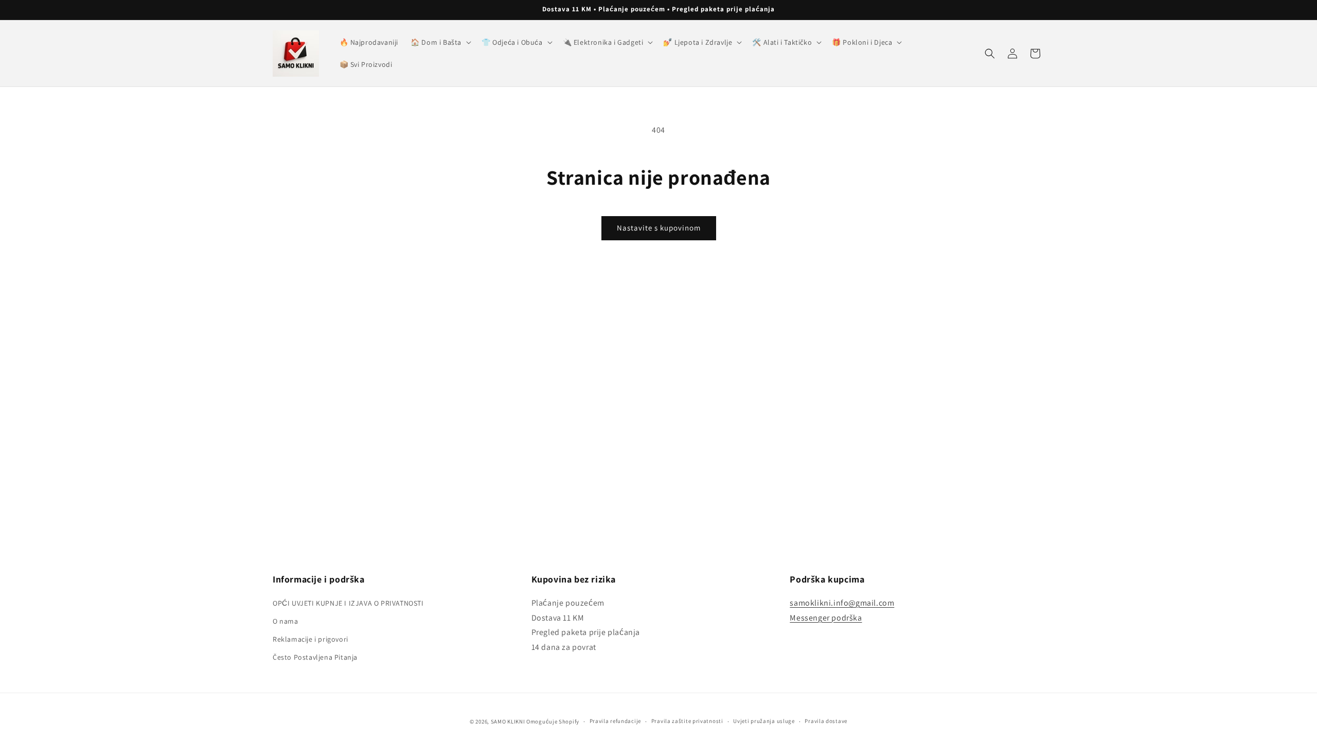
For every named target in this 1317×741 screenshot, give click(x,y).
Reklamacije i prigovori (310, 639)
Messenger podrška (826, 617)
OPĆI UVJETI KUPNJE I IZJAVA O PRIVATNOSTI (348, 603)
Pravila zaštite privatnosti (687, 721)
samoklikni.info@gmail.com (842, 602)
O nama (285, 621)
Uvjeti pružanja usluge (763, 721)
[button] (439, 42)
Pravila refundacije (615, 721)
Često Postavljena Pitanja (315, 657)
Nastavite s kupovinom (659, 228)
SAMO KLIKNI (508, 721)
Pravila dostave (826, 721)
